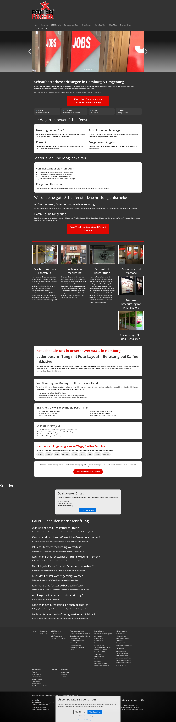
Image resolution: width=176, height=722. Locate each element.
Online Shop (43, 634)
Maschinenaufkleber (100, 652)
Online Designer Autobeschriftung (80, 636)
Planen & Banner (99, 656)
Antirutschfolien (121, 651)
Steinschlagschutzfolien (123, 660)
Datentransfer (36, 681)
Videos (72, 650)
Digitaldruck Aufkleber (100, 650)
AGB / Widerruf (66, 695)
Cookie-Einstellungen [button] (88, 716)
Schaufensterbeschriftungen (102, 647)
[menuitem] (35, 25)
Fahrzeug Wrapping (75, 643)
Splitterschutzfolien (122, 655)
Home (35, 25)
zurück (29, 52)
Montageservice (36, 677)
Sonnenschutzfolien (122, 653)
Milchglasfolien (120, 634)
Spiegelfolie (119, 640)
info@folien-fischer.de (42, 709)
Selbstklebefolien (125, 25)
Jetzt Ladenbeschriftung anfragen (88, 471)
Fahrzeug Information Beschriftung (80, 634)
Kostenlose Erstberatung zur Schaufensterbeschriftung (88, 101)
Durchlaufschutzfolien (122, 638)
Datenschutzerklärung (65, 506)
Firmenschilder (98, 638)
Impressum (58, 29)
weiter (146, 52)
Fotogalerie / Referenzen (77, 647)
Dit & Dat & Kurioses (100, 663)
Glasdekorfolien (121, 636)
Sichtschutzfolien (100, 25)
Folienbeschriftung (75, 638)
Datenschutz (64, 674)
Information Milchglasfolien (124, 645)
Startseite (35, 695)
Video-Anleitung (36, 674)
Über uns (34, 672)
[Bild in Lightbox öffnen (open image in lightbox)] (45, 254)
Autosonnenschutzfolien (123, 658)
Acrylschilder (98, 636)
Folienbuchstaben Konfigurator (103, 634)
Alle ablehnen (80, 712)
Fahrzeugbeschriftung (71, 25)
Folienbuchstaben (99, 643)
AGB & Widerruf (65, 672)
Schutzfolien (113, 25)
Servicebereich (38, 29)
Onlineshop (44, 25)
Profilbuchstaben (99, 659)
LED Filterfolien (56, 25)
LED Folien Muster (56, 636)
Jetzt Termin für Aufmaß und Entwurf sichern (88, 229)
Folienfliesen (98, 661)
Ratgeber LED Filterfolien (58, 638)
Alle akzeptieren (95, 712)
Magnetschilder (98, 640)
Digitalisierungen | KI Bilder (40, 686)
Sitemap (63, 677)
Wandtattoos (98, 654)
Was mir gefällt (36, 683)
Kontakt (48, 29)
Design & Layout (37, 679)
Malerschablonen (99, 645)
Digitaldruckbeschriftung (77, 640)
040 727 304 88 (41, 707)
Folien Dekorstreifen (76, 645)
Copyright (75, 695)
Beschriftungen (86, 25)
